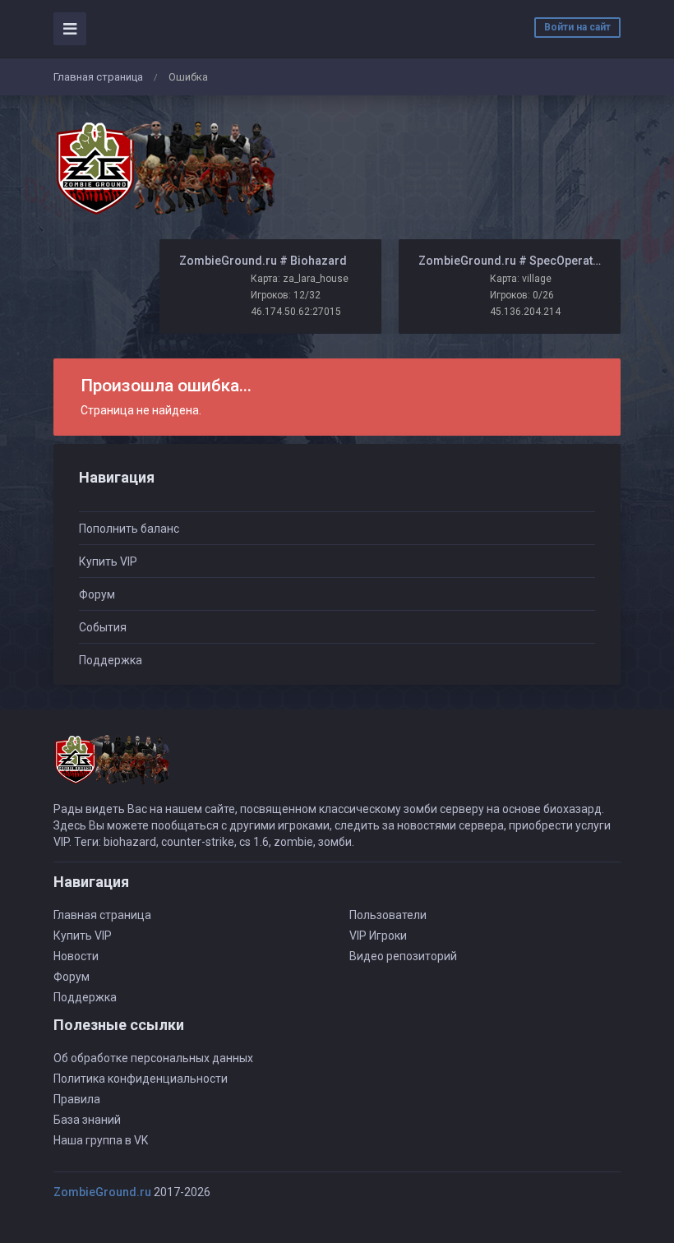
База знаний (87, 1119)
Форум (97, 594)
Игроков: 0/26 (522, 295)
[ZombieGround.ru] (164, 167)
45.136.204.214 (525, 311)
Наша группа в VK (100, 1140)
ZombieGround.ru (102, 1192)
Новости (76, 956)
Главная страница (98, 77)
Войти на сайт (577, 27)
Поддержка (110, 660)
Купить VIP (108, 561)
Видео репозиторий (403, 956)
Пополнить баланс (129, 528)
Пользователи (388, 915)
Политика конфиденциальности (140, 1078)
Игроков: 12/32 (286, 295)
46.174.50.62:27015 (296, 311)
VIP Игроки (378, 935)
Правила (76, 1099)
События (103, 627)
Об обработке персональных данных (153, 1058)
